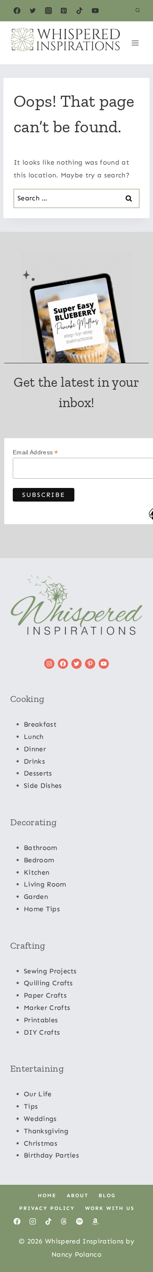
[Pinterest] (64, 10)
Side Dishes (43, 785)
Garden (36, 897)
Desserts (38, 773)
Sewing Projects (50, 971)
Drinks (34, 761)
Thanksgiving (46, 1131)
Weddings (40, 1119)
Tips (31, 1106)
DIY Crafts (42, 1032)
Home (47, 1195)
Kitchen (36, 872)
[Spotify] (79, 1221)
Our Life (38, 1094)
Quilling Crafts (48, 983)
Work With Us (109, 1208)
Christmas (40, 1143)
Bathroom (40, 848)
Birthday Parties (51, 1155)
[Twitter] (33, 10)
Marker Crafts (47, 1008)
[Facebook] (17, 10)
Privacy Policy (47, 1208)
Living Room (45, 884)
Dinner (35, 749)
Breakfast (40, 724)
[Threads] (64, 1221)
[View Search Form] (138, 11)
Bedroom (39, 860)
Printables (41, 1020)
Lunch (34, 737)
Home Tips (42, 909)
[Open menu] (135, 42)
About (77, 1195)
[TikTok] (79, 10)
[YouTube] (95, 10)
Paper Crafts (45, 995)
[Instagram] (48, 10)
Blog (107, 1195)
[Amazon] (95, 1221)
